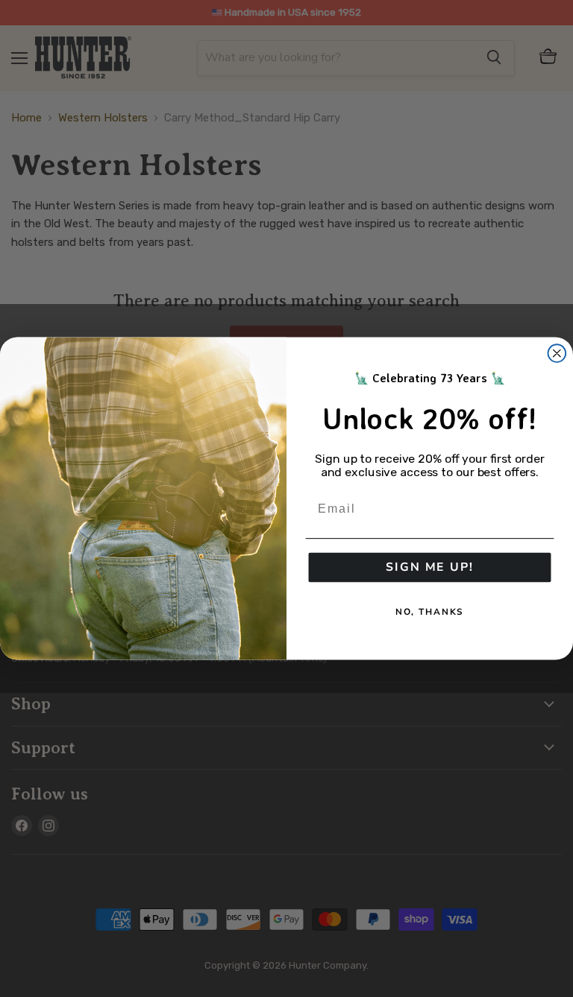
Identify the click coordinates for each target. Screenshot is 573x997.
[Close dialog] (557, 353)
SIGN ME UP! (429, 568)
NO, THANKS (430, 612)
